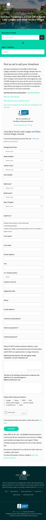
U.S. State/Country (10, 273)
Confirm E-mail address (13, 319)
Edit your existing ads (11, 97)
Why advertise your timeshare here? (17, 101)
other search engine (13, 403)
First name (8, 236)
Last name (7, 245)
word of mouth (28, 403)
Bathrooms (8, 193)
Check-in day (9, 166)
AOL (30, 400)
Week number (9, 156)
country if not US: (10, 282)
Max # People (9, 202)
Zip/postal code (9, 291)
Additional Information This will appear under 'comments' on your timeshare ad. (20, 356)
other (21, 405)
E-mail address (9, 309)
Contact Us (38, 491)
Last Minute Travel (28, 495)
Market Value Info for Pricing (23, 125)
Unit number (8, 175)
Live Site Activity (33, 93)
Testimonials (16, 495)
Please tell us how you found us (15, 397)
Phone (6, 300)
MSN (23, 400)
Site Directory (14, 491)
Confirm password (11, 337)
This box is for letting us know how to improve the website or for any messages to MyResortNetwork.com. (21, 377)
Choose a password (11, 328)
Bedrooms (8, 184)
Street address (9, 254)
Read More (40, 487)
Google (8, 400)
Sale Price (8, 216)
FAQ (6, 491)
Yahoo (17, 400)
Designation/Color (10, 147)
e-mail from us (11, 405)
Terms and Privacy (26, 491)
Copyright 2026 (19, 512)
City (5, 264)
